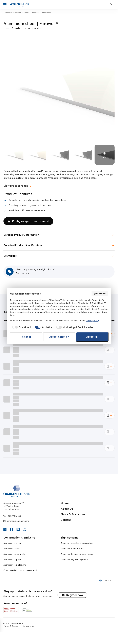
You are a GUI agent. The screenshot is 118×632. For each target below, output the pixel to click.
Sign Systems (69, 537)
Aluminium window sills (14, 554)
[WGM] (11, 610)
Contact (66, 519)
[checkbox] (21, 327)
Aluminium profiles (12, 543)
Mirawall (35, 13)
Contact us (22, 273)
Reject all (26, 336)
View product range (15, 185)
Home (64, 503)
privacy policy (92, 320)
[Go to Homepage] (20, 4)
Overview (101, 293)
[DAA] (27, 610)
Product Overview (13, 13)
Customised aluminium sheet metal (20, 570)
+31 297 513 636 (14, 516)
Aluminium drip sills (12, 559)
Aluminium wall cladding (14, 565)
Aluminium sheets (11, 548)
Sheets (26, 13)
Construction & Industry (19, 537)
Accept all (92, 336)
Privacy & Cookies (10, 626)
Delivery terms (28, 626)
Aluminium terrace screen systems (77, 554)
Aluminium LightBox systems (74, 559)
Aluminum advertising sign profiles (77, 543)
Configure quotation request (30, 221)
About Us (67, 508)
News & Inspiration (73, 514)
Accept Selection (59, 336)
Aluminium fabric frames (72, 548)
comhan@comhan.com (18, 521)
